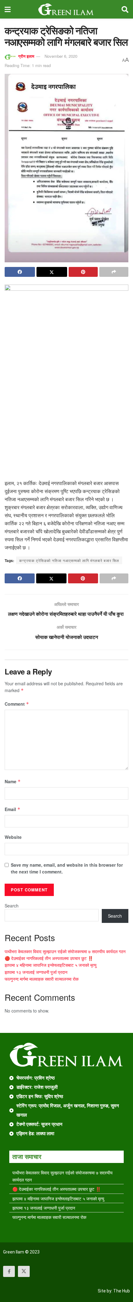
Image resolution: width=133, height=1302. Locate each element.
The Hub (121, 1290)
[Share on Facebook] (20, 272)
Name (13, 781)
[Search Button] (125, 9)
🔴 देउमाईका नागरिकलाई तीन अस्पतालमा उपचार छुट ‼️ (49, 958)
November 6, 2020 (61, 56)
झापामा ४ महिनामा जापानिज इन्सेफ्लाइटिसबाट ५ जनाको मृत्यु (51, 965)
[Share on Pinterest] (83, 272)
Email (12, 809)
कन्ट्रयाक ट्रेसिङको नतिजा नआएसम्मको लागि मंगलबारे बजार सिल (69, 560)
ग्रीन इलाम (26, 56)
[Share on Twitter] (51, 272)
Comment (17, 704)
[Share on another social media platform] (113, 272)
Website (13, 837)
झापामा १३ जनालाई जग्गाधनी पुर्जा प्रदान (36, 972)
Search (12, 906)
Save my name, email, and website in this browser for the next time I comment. (67, 868)
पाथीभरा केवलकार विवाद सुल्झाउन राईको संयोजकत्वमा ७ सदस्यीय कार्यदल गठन (65, 951)
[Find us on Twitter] (24, 1271)
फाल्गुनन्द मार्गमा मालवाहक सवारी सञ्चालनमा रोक (42, 979)
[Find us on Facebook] (9, 1271)
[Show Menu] (8, 9)
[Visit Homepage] (66, 9)
